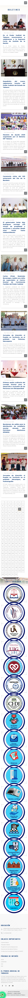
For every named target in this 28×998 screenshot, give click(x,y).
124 (16, 560)
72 (6, 536)
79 (6, 540)
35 (23, 516)
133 (23, 564)
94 (9, 547)
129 (9, 564)
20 (19, 509)
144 (13, 571)
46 (13, 523)
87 (9, 543)
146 (20, 571)
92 (2, 547)
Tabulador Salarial (5, 944)
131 (16, 564)
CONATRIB (3, 961)
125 (19, 560)
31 (9, 516)
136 (9, 567)
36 (2, 519)
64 (2, 533)
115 (9, 557)
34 (19, 516)
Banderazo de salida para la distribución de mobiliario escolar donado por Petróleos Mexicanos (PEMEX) (14, 428)
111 (19, 553)
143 (9, 571)
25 (12, 512)
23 (6, 512)
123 (13, 560)
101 (9, 550)
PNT (2, 966)
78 (2, 540)
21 (23, 509)
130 (13, 564)
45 (9, 523)
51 (6, 526)
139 (20, 567)
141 (2, 571)
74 (13, 536)
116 (13, 557)
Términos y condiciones (14, 993)
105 (23, 550)
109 (13, 553)
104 (20, 550)
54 (16, 526)
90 (19, 543)
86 (6, 543)
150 (9, 574)
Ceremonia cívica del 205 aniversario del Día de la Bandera (14, 178)
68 (16, 533)
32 (13, 516)
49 (23, 523)
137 (13, 567)
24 (9, 512)
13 (19, 505)
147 (23, 571)
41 (19, 519)
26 (16, 512)
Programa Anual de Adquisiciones (9, 947)
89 (16, 543)
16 (6, 509)
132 (20, 564)
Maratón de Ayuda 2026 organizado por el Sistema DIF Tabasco (14, 137)
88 (13, 543)
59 (9, 529)
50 (2, 526)
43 (2, 523)
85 (2, 543)
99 (2, 550)
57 (2, 529)
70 (23, 533)
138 (16, 567)
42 (23, 519)
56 (23, 526)
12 (16, 505)
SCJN (2, 959)
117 (16, 557)
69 (19, 533)
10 (9, 505)
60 (13, 529)
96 (16, 547)
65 (6, 533)
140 (23, 567)
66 (9, 533)
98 (23, 547)
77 (23, 536)
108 (9, 553)
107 (6, 553)
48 (19, 523)
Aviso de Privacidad (14, 991)
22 (2, 512)
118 (19, 557)
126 (23, 560)
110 (16, 553)
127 (3, 564)
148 (3, 574)
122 (9, 560)
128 (6, 564)
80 (9, 540)
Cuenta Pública (5, 942)
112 (23, 553)
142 (6, 571)
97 (19, 547)
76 (19, 536)
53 (12, 526)
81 (12, 540)
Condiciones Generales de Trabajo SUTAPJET (12, 951)
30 (6, 516)
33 (16, 516)
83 (19, 540)
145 (16, 571)
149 (6, 574)
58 (6, 529)
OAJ (2, 964)
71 (2, 536)
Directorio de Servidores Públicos (9, 949)
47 (16, 523)
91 (23, 543)
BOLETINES (14, 9)
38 (9, 519)
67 (13, 533)
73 (9, 536)
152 (16, 574)
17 (9, 509)
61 (16, 529)
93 (6, 547)
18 (12, 509)
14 (23, 505)
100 (6, 550)
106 (3, 553)
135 (6, 567)
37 (6, 519)
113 (2, 557)
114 (6, 557)
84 (23, 540)
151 (13, 574)
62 (19, 529)
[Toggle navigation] (25, 2)
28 (23, 512)
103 (16, 550)
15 (2, 509)
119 (23, 557)
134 (3, 567)
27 (19, 512)
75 (16, 536)
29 (2, 516)
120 (3, 560)
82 (16, 540)
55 (19, 526)
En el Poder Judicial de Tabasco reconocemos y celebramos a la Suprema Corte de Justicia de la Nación (14, 39)
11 (12, 505)
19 (16, 509)
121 (6, 560)
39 (13, 519)
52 (9, 526)
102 (13, 550)
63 (23, 529)
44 (6, 523)
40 (16, 519)
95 (12, 547)
